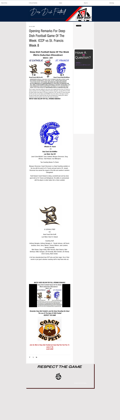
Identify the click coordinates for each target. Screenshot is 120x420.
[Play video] (49, 295)
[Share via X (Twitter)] (33, 357)
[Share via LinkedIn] (36, 357)
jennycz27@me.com (83, 65)
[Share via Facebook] (29, 357)
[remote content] (49, 110)
